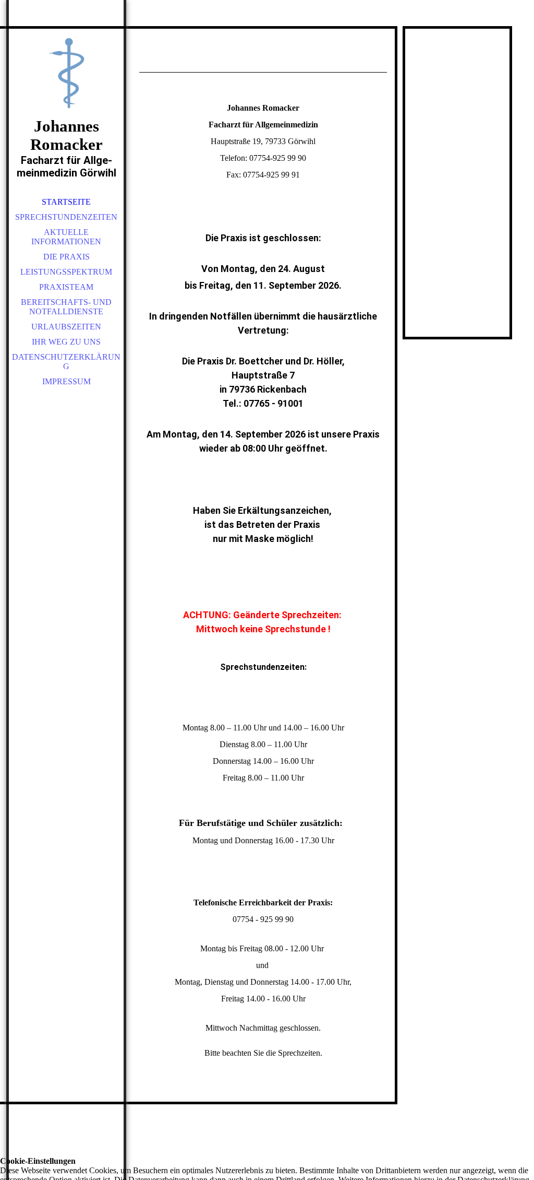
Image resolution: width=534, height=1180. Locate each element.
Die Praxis (66, 256)
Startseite (66, 201)
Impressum (66, 381)
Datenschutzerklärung (66, 361)
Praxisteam (66, 286)
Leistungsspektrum (66, 271)
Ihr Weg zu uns (66, 341)
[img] (66, 73)
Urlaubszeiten (66, 326)
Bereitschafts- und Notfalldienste (66, 307)
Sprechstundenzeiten (66, 217)
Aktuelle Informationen (66, 237)
